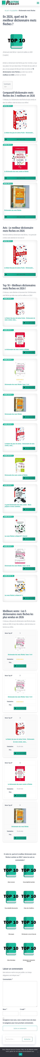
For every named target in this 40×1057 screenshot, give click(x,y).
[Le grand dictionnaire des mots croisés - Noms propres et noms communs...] (20, 495)
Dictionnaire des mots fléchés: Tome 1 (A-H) (17, 566)
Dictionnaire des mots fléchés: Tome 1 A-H (17, 384)
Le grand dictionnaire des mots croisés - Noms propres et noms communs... (18, 505)
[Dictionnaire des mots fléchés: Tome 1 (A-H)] (20, 556)
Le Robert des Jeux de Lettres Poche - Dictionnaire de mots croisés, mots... (20, 319)
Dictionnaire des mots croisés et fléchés (16, 475)
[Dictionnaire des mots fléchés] (20, 196)
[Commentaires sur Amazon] (20, 379)
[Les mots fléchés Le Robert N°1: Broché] (20, 526)
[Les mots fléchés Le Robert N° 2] (20, 585)
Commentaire (8, 979)
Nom (5, 1009)
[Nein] (38, 1052)
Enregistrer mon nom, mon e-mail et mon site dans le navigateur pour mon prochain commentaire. (19, 1021)
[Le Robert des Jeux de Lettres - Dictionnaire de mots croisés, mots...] (20, 434)
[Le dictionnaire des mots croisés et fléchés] (20, 158)
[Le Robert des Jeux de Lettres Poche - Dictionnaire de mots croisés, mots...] (20, 119)
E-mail (22, 1009)
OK (20, 1054)
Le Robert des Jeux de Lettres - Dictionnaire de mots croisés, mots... (19, 444)
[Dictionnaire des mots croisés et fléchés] (20, 465)
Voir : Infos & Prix (21, 139)
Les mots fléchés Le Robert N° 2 (14, 595)
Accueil (7, 10)
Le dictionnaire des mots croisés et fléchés (16, 171)
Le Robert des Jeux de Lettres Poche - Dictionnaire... (19, 133)
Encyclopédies (13, 10)
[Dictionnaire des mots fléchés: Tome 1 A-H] (20, 369)
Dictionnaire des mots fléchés (12, 210)
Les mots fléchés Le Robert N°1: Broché (16, 536)
